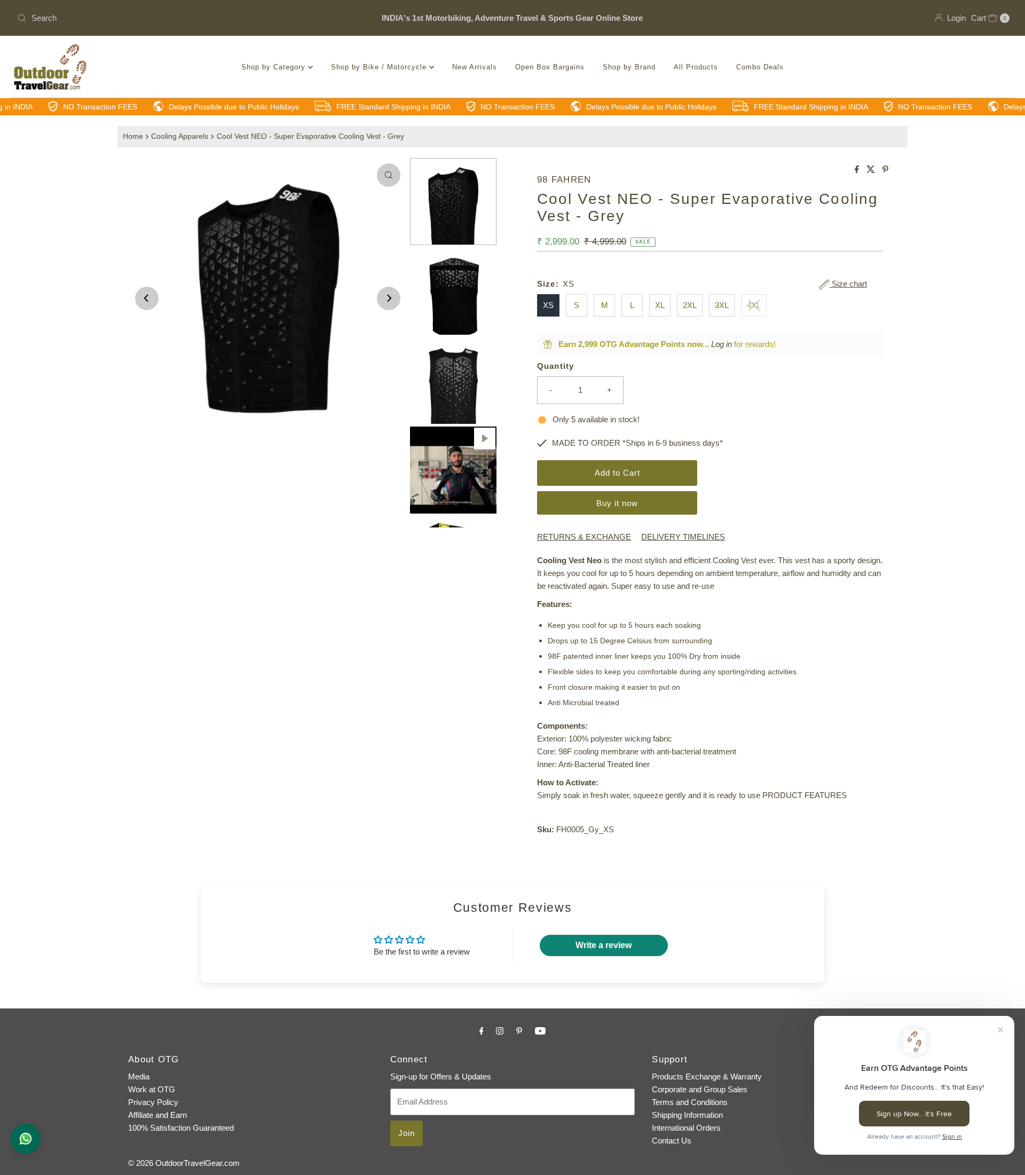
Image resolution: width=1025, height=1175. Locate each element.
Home (133, 136)
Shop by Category (274, 67)
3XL (722, 305)
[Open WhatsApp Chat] (26, 1139)
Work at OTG (151, 1089)
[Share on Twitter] (871, 170)
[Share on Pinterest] (885, 170)
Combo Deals (760, 67)
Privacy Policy (153, 1102)
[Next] (388, 298)
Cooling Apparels (179, 136)
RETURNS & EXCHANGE (584, 536)
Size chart (848, 283)
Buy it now (617, 503)
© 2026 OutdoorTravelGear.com (184, 1163)
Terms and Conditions (690, 1102)
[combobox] (176, 18)
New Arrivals (474, 67)
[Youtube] (540, 1030)
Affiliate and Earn (157, 1114)
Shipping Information (687, 1114)
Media (138, 1076)
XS (548, 305)
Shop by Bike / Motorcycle (380, 67)
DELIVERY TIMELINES (683, 536)
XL (660, 305)
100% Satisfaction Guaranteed (181, 1127)
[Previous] (147, 298)
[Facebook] (481, 1030)
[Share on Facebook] (858, 170)
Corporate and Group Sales (699, 1089)
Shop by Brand (629, 67)
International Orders (686, 1127)
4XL (754, 305)
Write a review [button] (603, 945)
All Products (696, 67)
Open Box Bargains (550, 67)
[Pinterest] (519, 1030)
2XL (690, 305)
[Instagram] (499, 1030)
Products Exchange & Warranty (707, 1076)
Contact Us (671, 1140)
